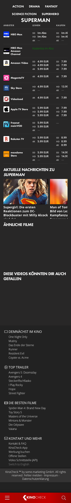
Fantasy (51, 6)
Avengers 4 (15, 376)
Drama (34, 6)
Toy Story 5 (15, 412)
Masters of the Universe (23, 416)
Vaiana (13, 429)
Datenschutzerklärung (35, 479)
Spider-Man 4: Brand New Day (27, 408)
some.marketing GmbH (39, 472)
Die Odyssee (16, 424)
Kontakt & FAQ (17, 443)
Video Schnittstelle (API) (23, 460)
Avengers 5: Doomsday (22, 372)
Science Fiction (24, 14)
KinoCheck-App (18, 447)
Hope (12, 389)
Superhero (50, 14)
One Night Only (18, 337)
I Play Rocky (16, 385)
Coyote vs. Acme (19, 357)
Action (18, 6)
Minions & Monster (20, 420)
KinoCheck (11, 472)
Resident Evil (16, 353)
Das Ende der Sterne (21, 345)
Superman (35, 20)
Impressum (51, 475)
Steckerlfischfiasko (20, 380)
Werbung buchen (19, 452)
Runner (13, 349)
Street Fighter (17, 393)
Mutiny (13, 341)
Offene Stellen (17, 456)
